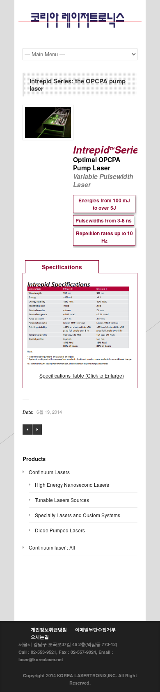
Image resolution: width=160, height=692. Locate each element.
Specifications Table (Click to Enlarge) (81, 375)
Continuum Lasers (49, 471)
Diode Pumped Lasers (60, 530)
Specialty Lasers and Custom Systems (77, 514)
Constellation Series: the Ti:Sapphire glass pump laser (27, 429)
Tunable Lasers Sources (62, 499)
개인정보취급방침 (49, 629)
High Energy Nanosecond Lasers (72, 484)
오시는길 (40, 637)
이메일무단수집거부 (95, 629)
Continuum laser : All (52, 547)
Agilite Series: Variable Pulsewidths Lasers (37, 429)
